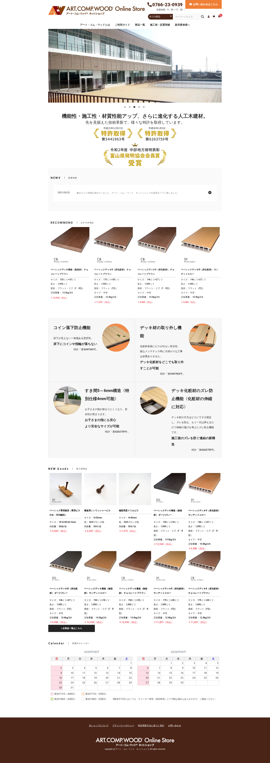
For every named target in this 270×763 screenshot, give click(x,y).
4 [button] (139, 107)
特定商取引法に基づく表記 (151, 725)
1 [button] (125, 107)
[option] (135, 66)
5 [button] (144, 107)
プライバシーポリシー (123, 725)
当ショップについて (99, 725)
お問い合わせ (174, 725)
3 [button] (135, 107)
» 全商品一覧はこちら (71, 628)
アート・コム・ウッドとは (95, 24)
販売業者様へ (182, 24)
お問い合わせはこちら (205, 4)
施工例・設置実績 (160, 24)
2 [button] (130, 107)
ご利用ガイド (122, 24)
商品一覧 (140, 24)
